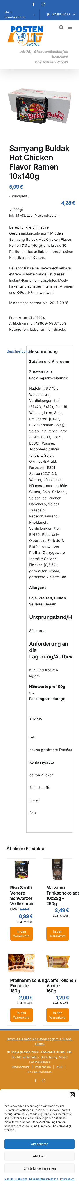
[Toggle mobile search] (61, 27)
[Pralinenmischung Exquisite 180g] (21, 962)
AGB (59, 1067)
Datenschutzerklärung (43, 1178)
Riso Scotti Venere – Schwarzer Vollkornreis (22, 895)
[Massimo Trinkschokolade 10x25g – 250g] (57, 870)
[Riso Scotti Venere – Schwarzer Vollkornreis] (21, 870)
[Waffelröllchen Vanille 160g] (57, 962)
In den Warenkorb (21, 933)
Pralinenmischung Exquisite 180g (28, 986)
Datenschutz (20, 1067)
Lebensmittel (41, 329)
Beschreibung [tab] (15, 351)
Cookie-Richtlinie (15, 1178)
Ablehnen (39, 1156)
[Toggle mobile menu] (70, 27)
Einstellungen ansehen (39, 1168)
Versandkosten (46, 215)
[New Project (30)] (39, 107)
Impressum (67, 1178)
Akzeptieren (39, 1144)
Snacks (60, 329)
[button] (72, 1095)
